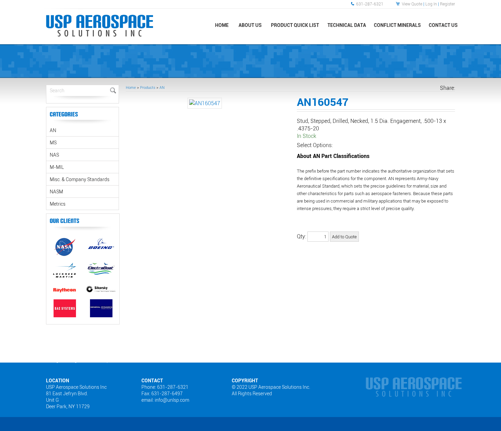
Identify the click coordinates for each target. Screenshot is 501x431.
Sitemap (101, 360)
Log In (431, 3)
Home (131, 87)
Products (147, 87)
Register (447, 3)
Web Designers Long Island (64, 360)
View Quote (412, 3)
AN (162, 87)
